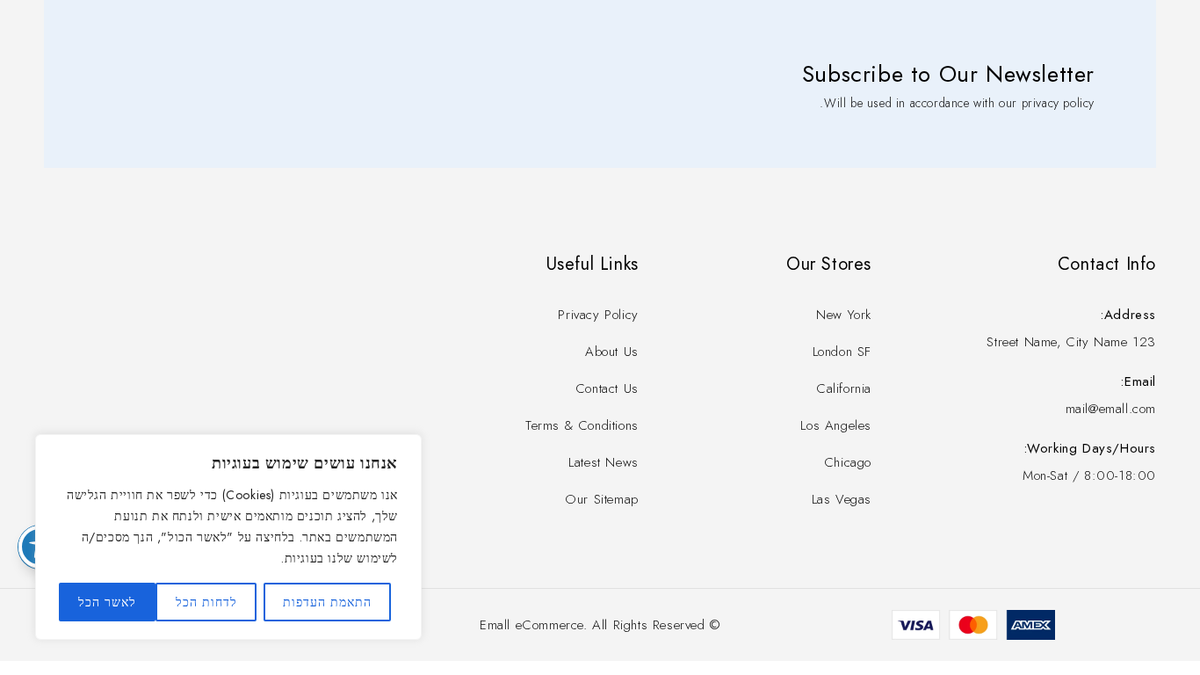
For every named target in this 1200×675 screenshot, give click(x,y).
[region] (228, 537)
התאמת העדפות (327, 602)
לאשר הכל (107, 602)
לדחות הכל (206, 602)
